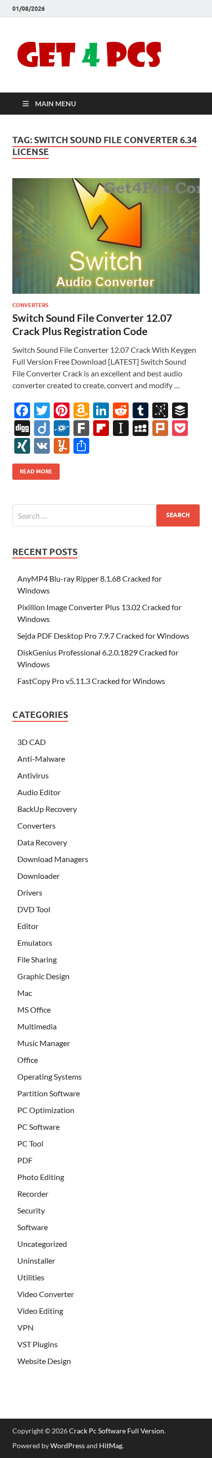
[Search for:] (106, 515)
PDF (25, 1160)
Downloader (38, 875)
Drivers (29, 892)
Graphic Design (43, 976)
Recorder (32, 1193)
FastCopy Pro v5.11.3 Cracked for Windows (91, 680)
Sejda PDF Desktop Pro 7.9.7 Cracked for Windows (103, 635)
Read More (32, 469)
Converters (30, 305)
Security (31, 1210)
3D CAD (31, 741)
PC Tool (30, 1143)
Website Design (44, 1360)
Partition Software (48, 1093)
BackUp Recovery (47, 808)
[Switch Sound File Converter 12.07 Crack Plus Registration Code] (106, 236)
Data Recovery (42, 842)
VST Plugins (37, 1344)
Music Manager (43, 1043)
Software (32, 1227)
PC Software (38, 1126)
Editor (27, 926)
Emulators (34, 942)
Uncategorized (42, 1243)
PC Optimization (45, 1110)
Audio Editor (39, 792)
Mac (24, 992)
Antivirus (33, 775)
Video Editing (40, 1310)
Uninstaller (36, 1260)
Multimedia (37, 1026)
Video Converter (45, 1294)
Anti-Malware (41, 758)
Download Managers (52, 859)
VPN (25, 1327)
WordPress (67, 1445)
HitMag (110, 1445)
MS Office (34, 1009)
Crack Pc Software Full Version (116, 1431)
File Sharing (37, 959)
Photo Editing (40, 1176)
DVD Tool (33, 909)
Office (27, 1059)
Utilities (30, 1277)
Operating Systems (49, 1076)
